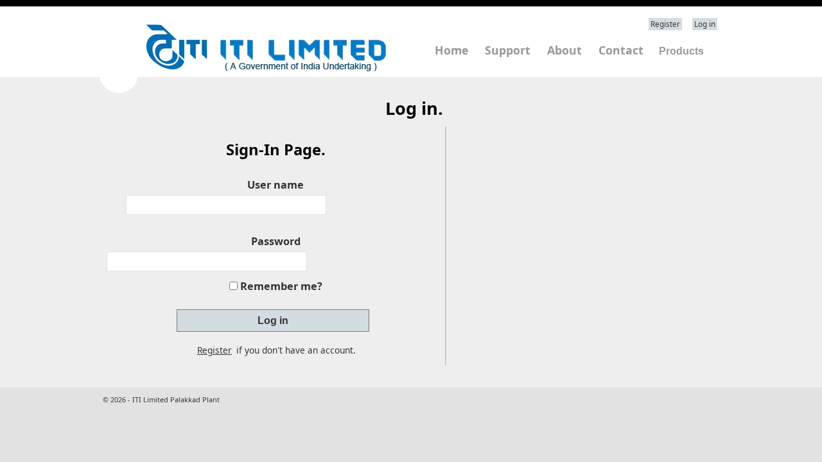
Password (276, 241)
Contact (621, 50)
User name (275, 185)
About (564, 50)
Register (665, 24)
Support (507, 50)
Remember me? (281, 286)
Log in (704, 24)
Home (451, 50)
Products (681, 51)
